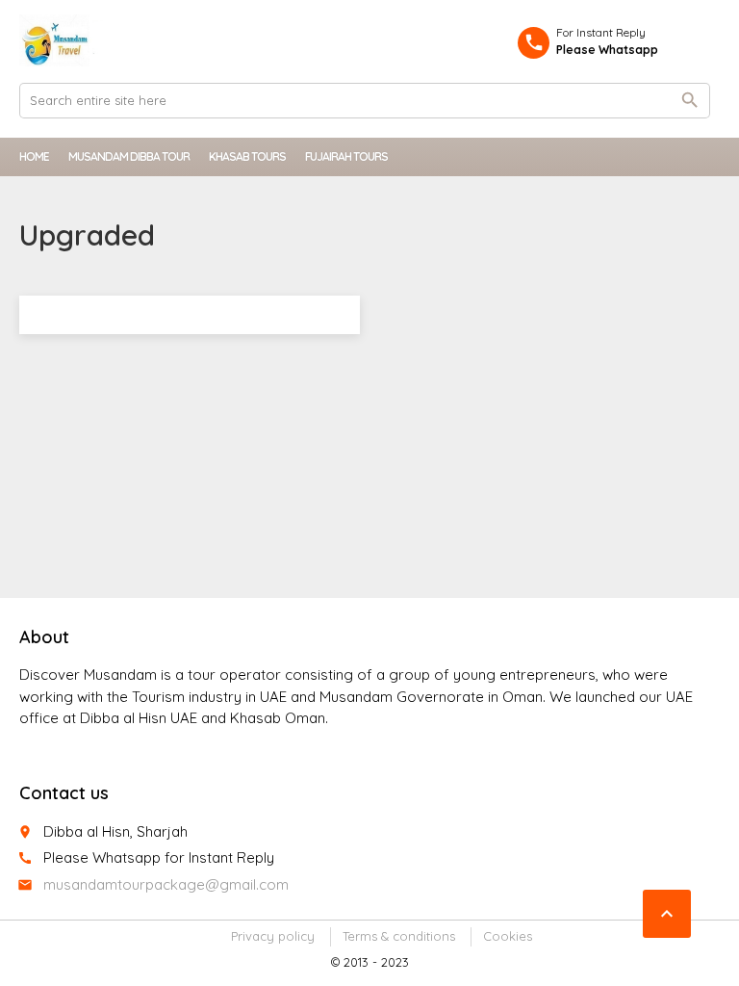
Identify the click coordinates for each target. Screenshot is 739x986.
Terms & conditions (399, 936)
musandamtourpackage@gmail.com (166, 884)
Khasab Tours (247, 156)
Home (34, 156)
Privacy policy (273, 936)
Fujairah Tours (346, 156)
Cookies (507, 936)
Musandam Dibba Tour (129, 156)
